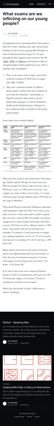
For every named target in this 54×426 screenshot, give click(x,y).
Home (31, 4)
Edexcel (22, 61)
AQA (6, 61)
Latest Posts (19, 417)
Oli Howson (13, 33)
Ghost (37, 417)
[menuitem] (31, 4)
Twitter (29, 417)
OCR (12, 61)
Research (41, 4)
